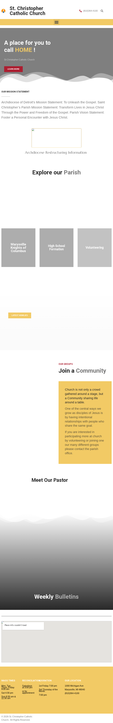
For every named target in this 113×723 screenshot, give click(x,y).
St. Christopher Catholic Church (27, 11)
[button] (102, 11)
